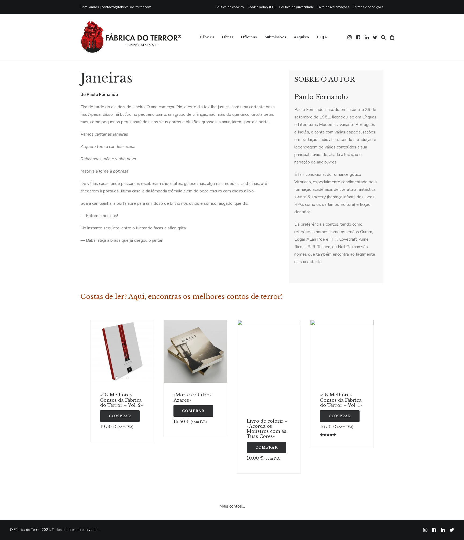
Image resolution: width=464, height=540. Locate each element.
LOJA (322, 37)
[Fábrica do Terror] (131, 37)
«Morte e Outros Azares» (192, 397)
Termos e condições (368, 7)
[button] (350, 37)
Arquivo (301, 37)
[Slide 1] (116, 378)
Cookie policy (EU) (262, 7)
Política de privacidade (296, 7)
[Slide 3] (127, 378)
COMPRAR (120, 416)
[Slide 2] (122, 378)
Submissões (275, 37)
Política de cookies (229, 7)
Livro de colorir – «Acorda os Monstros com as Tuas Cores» (267, 428)
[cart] (391, 37)
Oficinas (249, 37)
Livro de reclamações (333, 7)
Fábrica (207, 37)
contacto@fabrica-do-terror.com (126, 7)
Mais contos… (232, 506)
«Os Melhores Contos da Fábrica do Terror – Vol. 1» (341, 400)
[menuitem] (230, 7)
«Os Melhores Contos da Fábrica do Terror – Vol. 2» (121, 400)
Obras (227, 37)
